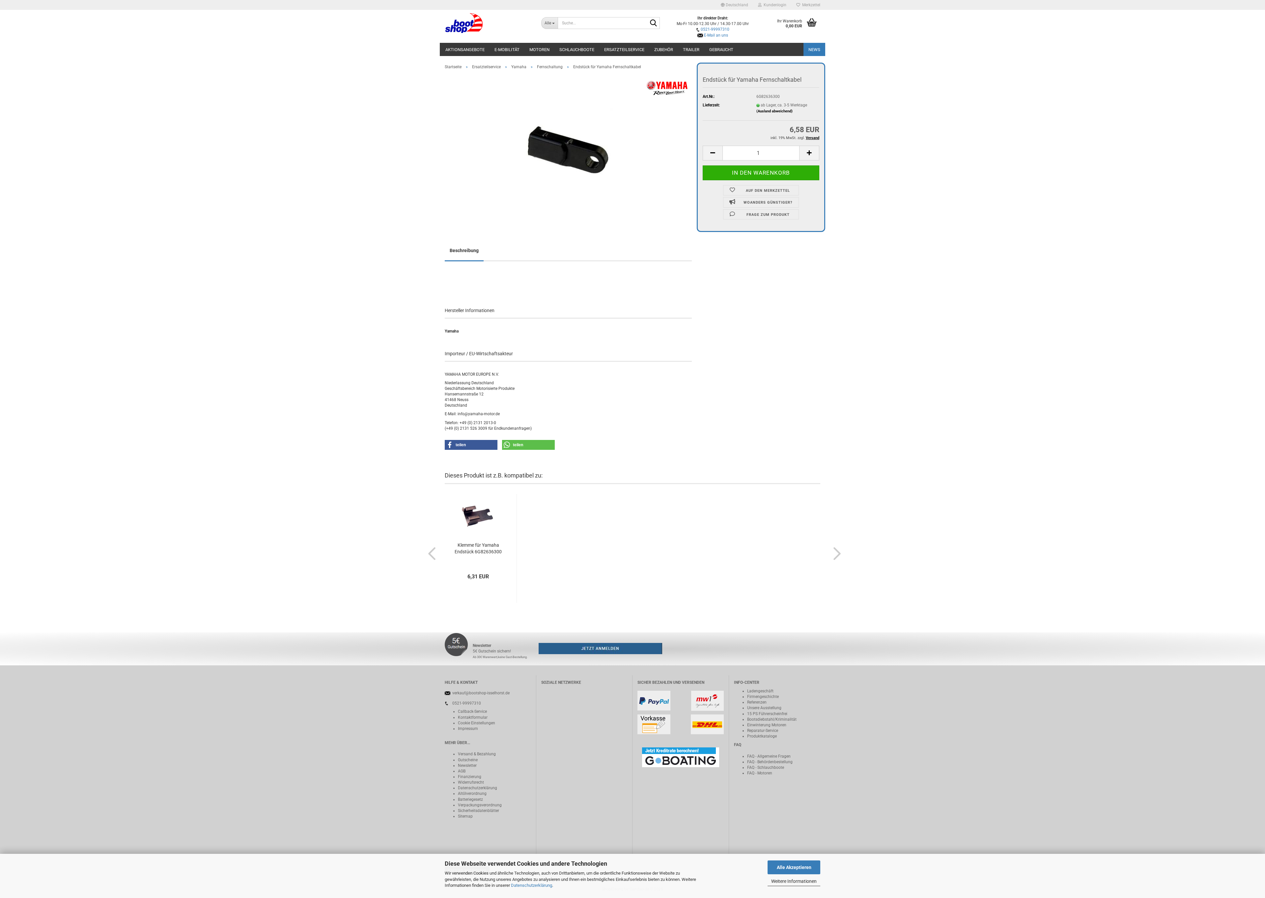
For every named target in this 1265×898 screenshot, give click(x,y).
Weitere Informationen (794, 881)
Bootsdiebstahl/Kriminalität (772, 719)
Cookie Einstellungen (476, 723)
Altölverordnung (472, 793)
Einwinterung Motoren (766, 725)
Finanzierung (469, 776)
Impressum (468, 728)
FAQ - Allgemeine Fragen (769, 756)
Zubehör (663, 49)
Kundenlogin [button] (774, 5)
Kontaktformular (473, 717)
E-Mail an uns (716, 35)
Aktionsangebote (465, 49)
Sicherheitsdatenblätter (478, 810)
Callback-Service (472, 711)
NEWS (814, 49)
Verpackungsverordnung (480, 805)
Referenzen (757, 702)
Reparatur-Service (762, 730)
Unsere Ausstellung (764, 708)
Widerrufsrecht (471, 782)
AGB (461, 771)
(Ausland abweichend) (774, 111)
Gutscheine (468, 760)
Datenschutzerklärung (531, 885)
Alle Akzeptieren (794, 867)
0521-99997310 (715, 29)
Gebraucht (721, 49)
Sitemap (465, 816)
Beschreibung (464, 250)
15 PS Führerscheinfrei (767, 713)
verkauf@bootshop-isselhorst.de (481, 693)
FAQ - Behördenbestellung (770, 762)
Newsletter (467, 765)
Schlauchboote (576, 49)
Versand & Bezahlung (477, 754)
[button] (734, 5)
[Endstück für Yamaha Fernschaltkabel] (568, 148)
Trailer (691, 49)
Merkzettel (810, 5)
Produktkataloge (762, 736)
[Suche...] (653, 23)
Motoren (539, 49)
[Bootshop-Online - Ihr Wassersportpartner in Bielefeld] (488, 23)
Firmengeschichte (763, 696)
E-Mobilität (507, 49)
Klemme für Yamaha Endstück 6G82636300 (478, 548)
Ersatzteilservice (624, 49)
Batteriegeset (469, 799)
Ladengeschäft (760, 691)
